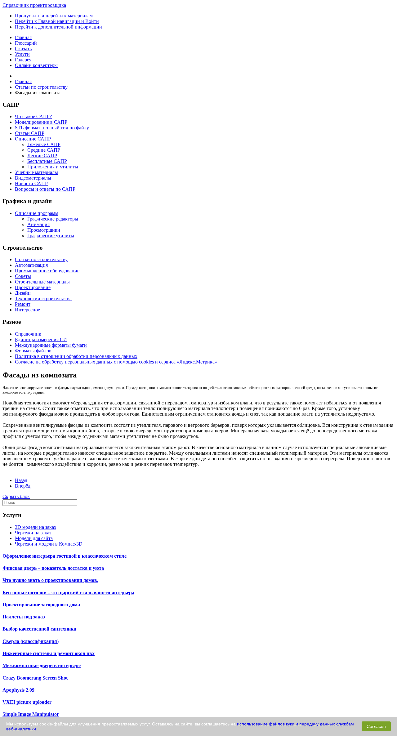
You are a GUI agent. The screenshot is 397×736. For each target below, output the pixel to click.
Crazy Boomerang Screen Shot (35, 677)
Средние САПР (43, 150)
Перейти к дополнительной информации (58, 26)
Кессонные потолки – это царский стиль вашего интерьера (68, 592)
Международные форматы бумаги (51, 345)
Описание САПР (33, 138)
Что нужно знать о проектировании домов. (50, 580)
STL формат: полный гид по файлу (52, 127)
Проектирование (33, 287)
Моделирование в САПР (41, 122)
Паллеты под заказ (23, 616)
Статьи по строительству (41, 259)
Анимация (38, 224)
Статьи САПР (29, 133)
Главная (23, 37)
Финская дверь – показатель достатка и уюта (53, 568)
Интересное (27, 309)
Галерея (23, 59)
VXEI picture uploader (26, 702)
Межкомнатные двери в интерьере (41, 665)
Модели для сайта (34, 538)
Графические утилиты (50, 235)
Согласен (376, 726)
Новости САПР (31, 183)
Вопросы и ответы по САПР (45, 189)
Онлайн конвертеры (36, 65)
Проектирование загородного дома (41, 604)
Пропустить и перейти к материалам (54, 15)
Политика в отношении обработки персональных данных (76, 356)
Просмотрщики (43, 230)
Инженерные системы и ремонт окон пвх (48, 653)
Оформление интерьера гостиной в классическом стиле (64, 556)
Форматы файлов (33, 350)
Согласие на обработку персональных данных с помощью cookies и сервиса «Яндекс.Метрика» (116, 361)
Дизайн (23, 293)
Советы (23, 276)
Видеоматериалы (33, 178)
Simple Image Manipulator (30, 714)
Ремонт (22, 304)
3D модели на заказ (35, 527)
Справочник (28, 334)
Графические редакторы (52, 218)
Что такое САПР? (33, 116)
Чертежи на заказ (33, 532)
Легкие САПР (42, 155)
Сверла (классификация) (30, 641)
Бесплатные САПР (47, 161)
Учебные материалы (36, 172)
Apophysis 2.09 (18, 690)
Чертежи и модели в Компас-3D (49, 543)
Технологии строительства (43, 298)
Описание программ (36, 213)
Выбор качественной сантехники (39, 628)
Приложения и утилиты (52, 166)
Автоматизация (31, 265)
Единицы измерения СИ (41, 339)
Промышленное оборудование (47, 270)
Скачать (23, 48)
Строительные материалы (42, 281)
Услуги (22, 54)
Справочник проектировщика (34, 5)
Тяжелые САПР (43, 144)
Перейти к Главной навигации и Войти (57, 21)
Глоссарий (26, 43)
